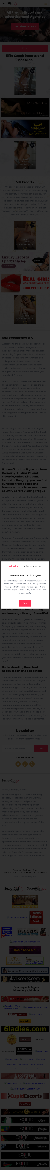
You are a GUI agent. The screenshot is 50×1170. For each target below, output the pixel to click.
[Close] (46, 564)
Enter (25, 603)
